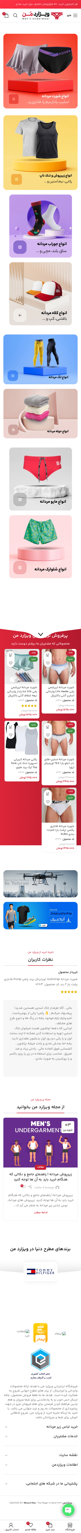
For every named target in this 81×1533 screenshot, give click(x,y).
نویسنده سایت (44, 1187)
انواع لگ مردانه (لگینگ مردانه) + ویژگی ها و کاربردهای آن (40, 1177)
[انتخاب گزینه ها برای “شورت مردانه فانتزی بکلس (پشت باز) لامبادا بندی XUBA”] (48, 794)
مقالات (40, 1167)
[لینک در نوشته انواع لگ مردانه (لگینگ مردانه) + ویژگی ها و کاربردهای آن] (40, 1143)
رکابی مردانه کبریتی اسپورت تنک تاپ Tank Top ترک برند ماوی (24, 763)
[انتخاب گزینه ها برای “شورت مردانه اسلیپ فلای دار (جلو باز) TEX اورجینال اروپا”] (48, 727)
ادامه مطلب (40, 1212)
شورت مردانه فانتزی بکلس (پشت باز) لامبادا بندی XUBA (60, 830)
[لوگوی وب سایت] (42, 15)
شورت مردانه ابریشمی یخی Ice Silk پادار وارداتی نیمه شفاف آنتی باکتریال (22, 691)
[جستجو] (15, 15)
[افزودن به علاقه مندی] (48, 663)
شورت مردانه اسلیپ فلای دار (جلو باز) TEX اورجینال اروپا (59, 763)
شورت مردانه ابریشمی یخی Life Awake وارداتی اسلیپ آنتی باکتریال (60, 691)
